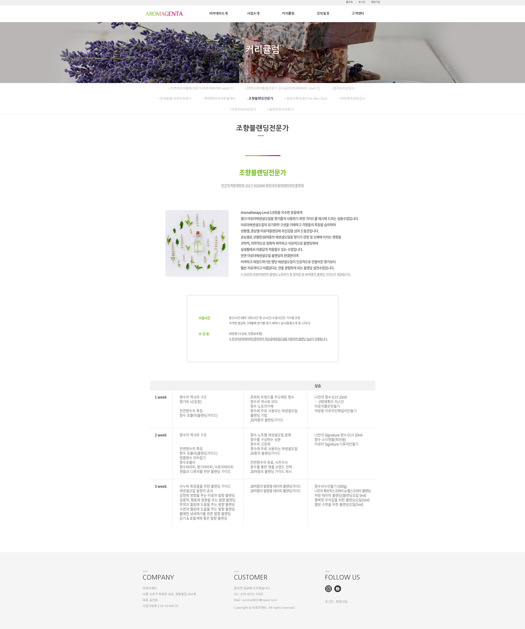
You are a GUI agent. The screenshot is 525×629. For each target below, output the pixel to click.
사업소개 (253, 13)
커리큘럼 (288, 13)
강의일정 (323, 13)
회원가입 (375, 2)
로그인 (361, 2)
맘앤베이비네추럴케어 (220, 98)
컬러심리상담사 (344, 88)
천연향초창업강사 (353, 98)
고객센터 (358, 13)
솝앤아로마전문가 (281, 109)
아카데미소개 (218, 13)
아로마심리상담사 (243, 109)
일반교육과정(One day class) (307, 98)
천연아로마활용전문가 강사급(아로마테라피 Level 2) (283, 88)
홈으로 (349, 2)
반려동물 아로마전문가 (176, 98)
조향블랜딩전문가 (261, 98)
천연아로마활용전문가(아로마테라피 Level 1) (202, 88)
